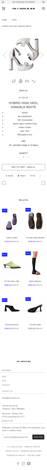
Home (4, 20)
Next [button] (40, 55)
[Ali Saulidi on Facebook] (18, 464)
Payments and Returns (31, 451)
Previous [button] (6, 55)
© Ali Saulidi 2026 (14, 447)
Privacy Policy (12, 451)
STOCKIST (6, 385)
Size (23, 141)
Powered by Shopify (16, 455)
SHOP (14, 20)
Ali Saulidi (23, 97)
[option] (23, 55)
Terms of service (32, 447)
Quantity (23, 153)
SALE (4, 381)
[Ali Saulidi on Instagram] (23, 464)
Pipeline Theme (33, 455)
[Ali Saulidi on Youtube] (29, 464)
